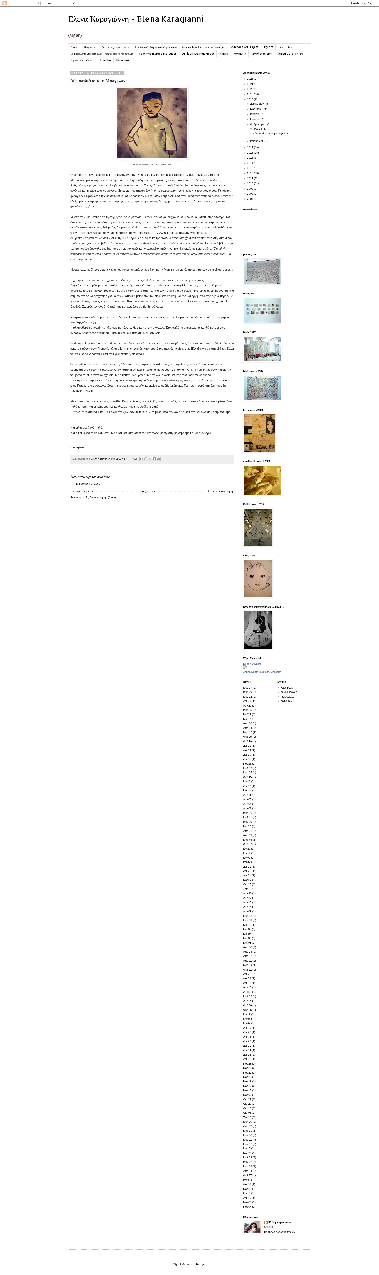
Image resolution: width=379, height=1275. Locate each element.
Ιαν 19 (246, 1014)
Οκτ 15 (247, 884)
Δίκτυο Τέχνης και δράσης (115, 47)
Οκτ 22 (247, 1099)
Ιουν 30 (247, 1135)
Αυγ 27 (247, 897)
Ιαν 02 (246, 862)
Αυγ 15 (247, 906)
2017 (250, 147)
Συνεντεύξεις (285, 47)
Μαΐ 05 (247, 938)
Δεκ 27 (247, 1032)
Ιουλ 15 (247, 710)
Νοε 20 (247, 1077)
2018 (250, 99)
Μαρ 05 (247, 839)
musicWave (288, 696)
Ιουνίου (255, 119)
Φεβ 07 (247, 844)
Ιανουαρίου (257, 141)
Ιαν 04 (246, 1023)
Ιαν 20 (246, 781)
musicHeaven (289, 692)
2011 (250, 178)
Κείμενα (224, 53)
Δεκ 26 (247, 974)
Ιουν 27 (247, 687)
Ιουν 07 (247, 1144)
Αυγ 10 (247, 987)
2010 (250, 183)
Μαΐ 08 (247, 929)
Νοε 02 (247, 880)
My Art (268, 47)
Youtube (105, 60)
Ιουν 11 (247, 1139)
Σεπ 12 (247, 889)
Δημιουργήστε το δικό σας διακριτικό (262, 672)
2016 (250, 152)
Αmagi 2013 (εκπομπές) (291, 53)
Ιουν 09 (247, 822)
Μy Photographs (262, 53)
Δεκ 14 (247, 750)
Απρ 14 (247, 728)
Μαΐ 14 (247, 719)
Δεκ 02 (247, 1184)
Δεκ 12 (247, 1054)
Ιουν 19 (247, 1166)
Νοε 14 (247, 790)
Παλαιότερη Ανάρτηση (220, 491)
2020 (250, 89)
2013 (250, 168)
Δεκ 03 (247, 701)
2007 (250, 198)
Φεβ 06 (247, 1005)
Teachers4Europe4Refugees (158, 53)
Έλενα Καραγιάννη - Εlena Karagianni (135, 19)
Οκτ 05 (247, 1112)
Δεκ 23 (247, 1041)
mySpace (286, 701)
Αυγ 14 (247, 1000)
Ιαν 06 (246, 1018)
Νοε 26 (247, 763)
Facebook (122, 60)
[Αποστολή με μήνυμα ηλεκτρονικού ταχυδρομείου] (141, 459)
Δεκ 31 (247, 745)
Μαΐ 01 (247, 942)
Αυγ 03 (247, 808)
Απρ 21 (247, 831)
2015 (250, 157)
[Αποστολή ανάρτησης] (134, 458)
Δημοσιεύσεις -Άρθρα (82, 60)
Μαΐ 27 (247, 714)
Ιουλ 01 (247, 817)
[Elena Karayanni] (245, 668)
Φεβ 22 (247, 969)
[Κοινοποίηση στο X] (150, 459)
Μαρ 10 (247, 732)
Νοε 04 (247, 1206)
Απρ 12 (247, 956)
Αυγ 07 (247, 799)
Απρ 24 (247, 951)
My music (240, 53)
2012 (250, 173)
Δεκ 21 (247, 875)
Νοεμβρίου (257, 109)
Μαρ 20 (247, 1130)
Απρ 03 (247, 1126)
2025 (250, 78)
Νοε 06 (247, 1202)
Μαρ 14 (247, 965)
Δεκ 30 (247, 1027)
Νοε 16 (247, 1086)
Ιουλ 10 (247, 1121)
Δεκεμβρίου (257, 103)
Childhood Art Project (244, 47)
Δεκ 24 (247, 1036)
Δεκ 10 (247, 754)
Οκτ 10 (247, 1108)
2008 (250, 193)
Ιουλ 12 (247, 996)
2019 (250, 94)
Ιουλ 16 (247, 813)
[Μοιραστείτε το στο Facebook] (154, 459)
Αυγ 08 (247, 911)
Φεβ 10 (247, 741)
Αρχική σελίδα (150, 491)
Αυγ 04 (247, 804)
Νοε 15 (247, 1090)
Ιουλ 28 (247, 1157)
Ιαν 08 (246, 1179)
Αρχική (74, 47)
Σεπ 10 (247, 1117)
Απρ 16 (247, 723)
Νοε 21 (247, 1072)
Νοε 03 (247, 1095)
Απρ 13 (247, 835)
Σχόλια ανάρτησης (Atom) (101, 497)
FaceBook (287, 687)
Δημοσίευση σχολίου (88, 483)
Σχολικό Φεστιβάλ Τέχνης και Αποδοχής (203, 47)
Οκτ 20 (247, 1103)
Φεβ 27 (247, 1175)
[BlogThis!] (146, 459)
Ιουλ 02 (247, 915)
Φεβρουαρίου (258, 124)
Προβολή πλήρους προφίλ (279, 1232)
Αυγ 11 (247, 795)
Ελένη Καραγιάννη (279, 1222)
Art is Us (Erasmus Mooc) (198, 53)
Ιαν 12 (246, 853)
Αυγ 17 (247, 902)
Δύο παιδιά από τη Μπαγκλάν (270, 133)
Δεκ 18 (247, 786)
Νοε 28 (247, 1063)
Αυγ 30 (247, 893)
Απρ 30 (247, 947)
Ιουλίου (255, 114)
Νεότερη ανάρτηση (83, 491)
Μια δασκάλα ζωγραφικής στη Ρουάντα (156, 47)
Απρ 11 (247, 960)
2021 (250, 84)
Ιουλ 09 (247, 692)
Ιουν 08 (247, 920)
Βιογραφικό (90, 47)
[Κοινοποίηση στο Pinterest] (158, 459)
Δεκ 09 (247, 978)
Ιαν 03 (246, 857)
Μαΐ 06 (247, 933)
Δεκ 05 (247, 1197)
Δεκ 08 (247, 983)
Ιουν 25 (247, 772)
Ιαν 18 (246, 1193)
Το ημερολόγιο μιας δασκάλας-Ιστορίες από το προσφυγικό (102, 53)
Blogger (200, 1264)
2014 (250, 163)
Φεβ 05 (247, 1009)
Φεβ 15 (258, 128)
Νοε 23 (247, 1068)
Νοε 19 (247, 1081)
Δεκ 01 (247, 759)
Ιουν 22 (247, 696)
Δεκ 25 (247, 871)
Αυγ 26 (247, 705)
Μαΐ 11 (247, 924)
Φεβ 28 (247, 736)
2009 (250, 188)
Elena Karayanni (252, 663)
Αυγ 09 (247, 992)
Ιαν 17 (246, 1148)
